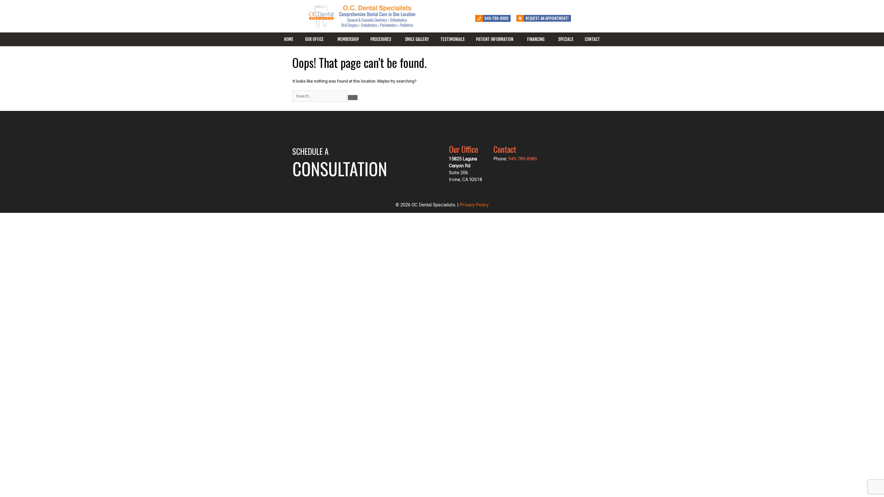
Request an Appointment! (547, 18)
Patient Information (494, 39)
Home (289, 39)
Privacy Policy (474, 205)
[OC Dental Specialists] (362, 15)
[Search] (353, 97)
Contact (592, 39)
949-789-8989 (496, 18)
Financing (535, 39)
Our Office (314, 39)
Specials (565, 39)
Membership (348, 39)
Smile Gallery (417, 39)
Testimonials (452, 39)
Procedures (380, 39)
